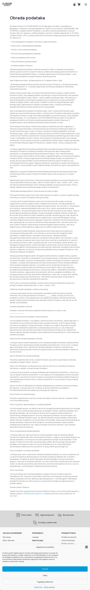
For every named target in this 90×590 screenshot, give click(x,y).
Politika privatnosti (69, 537)
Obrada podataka (49, 587)
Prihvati (45, 569)
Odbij (45, 575)
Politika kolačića (68, 544)
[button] (86, 547)
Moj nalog (6, 537)
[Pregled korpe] (79, 4)
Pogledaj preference (45, 582)
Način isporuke (8, 540)
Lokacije (35, 537)
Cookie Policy (38, 587)
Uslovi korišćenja (68, 540)
